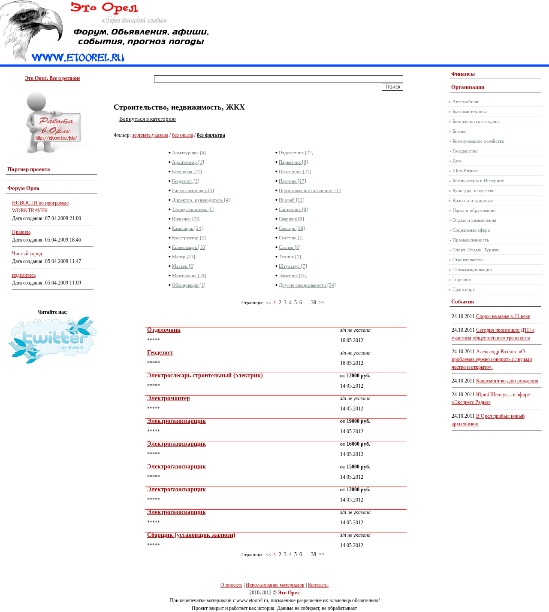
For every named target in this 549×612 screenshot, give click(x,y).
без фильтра (211, 135)
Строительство (467, 259)
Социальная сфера (471, 230)
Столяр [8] (290, 247)
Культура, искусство (473, 190)
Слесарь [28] (292, 228)
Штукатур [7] (293, 266)
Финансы (463, 73)
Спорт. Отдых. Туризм (475, 249)
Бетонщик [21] (187, 171)
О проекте (231, 585)
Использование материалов (275, 585)
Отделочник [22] (296, 152)
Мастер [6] (183, 266)
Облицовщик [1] (188, 285)
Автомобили (465, 101)
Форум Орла (23, 188)
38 (313, 303)
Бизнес (459, 131)
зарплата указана (150, 135)
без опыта (182, 135)
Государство (465, 150)
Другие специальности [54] (307, 285)
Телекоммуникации (472, 269)
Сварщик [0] (291, 218)
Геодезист (160, 352)
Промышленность (470, 239)
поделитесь (24, 275)
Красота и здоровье (472, 200)
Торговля (461, 279)
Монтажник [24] (189, 275)
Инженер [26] (186, 218)
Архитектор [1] (188, 162)
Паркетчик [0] (293, 162)
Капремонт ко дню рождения (507, 381)
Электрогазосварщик (176, 421)
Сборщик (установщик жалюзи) (191, 535)
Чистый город (27, 254)
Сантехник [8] (293, 209)
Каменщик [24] (187, 228)
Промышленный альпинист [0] (310, 190)
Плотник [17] (292, 181)
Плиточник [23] (295, 171)
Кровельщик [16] (189, 247)
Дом (457, 160)
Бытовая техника (469, 111)
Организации (467, 87)
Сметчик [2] (291, 237)
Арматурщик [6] (189, 152)
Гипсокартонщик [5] (193, 190)
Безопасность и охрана (476, 121)
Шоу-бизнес (465, 170)
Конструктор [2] (189, 237)
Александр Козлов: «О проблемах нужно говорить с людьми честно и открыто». (492, 359)
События (462, 301)
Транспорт (463, 289)
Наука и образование (473, 210)
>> (322, 303)
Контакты (318, 585)
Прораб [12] (292, 199)
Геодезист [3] (185, 181)
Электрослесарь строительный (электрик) (205, 375)
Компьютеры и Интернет (478, 180)
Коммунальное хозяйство (478, 141)
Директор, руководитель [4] (201, 199)
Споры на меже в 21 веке (503, 316)
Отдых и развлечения (474, 220)
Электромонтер (168, 398)
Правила (21, 232)
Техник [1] (290, 256)
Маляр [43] (183, 256)
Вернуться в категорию (147, 119)
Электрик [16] (293, 275)
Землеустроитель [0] (193, 209)
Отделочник (164, 330)
